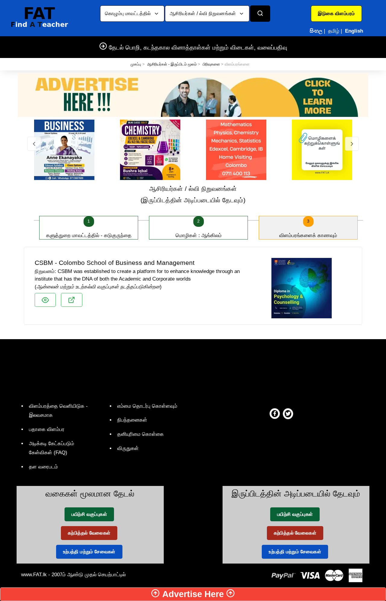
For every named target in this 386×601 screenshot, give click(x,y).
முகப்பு (136, 64)
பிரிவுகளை (211, 64)
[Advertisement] (190, 369)
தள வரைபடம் (43, 467)
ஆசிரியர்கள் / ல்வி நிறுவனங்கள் (203, 13)
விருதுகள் (128, 448)
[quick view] (45, 300)
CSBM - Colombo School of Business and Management (115, 262)
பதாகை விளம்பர (47, 429)
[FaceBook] (274, 413)
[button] (336, 13)
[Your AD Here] (193, 95)
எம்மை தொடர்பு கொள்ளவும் (147, 406)
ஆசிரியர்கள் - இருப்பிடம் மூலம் (172, 64)
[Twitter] (288, 413)
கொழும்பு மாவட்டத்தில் (128, 13)
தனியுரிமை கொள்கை (140, 434)
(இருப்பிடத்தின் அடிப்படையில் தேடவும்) (193, 194)
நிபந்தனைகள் (132, 420)
